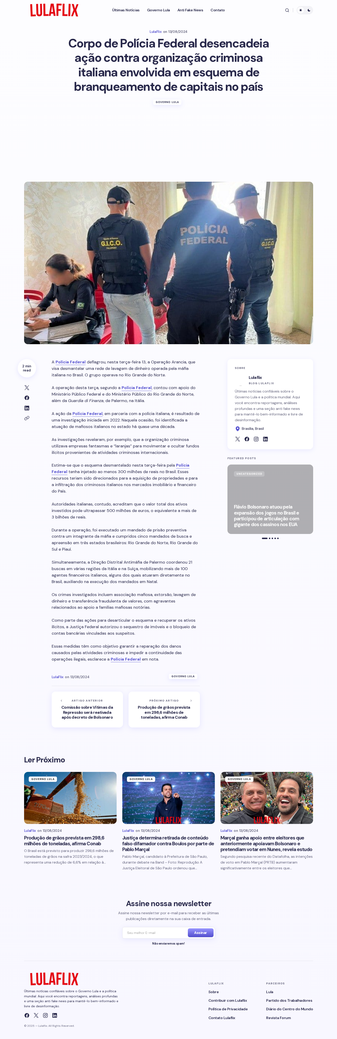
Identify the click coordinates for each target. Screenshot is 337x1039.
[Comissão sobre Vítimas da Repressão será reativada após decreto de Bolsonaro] (87, 709)
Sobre (213, 991)
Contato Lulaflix (221, 1017)
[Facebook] (26, 1015)
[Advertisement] (169, 147)
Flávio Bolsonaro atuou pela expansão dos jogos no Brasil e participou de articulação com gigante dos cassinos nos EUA (266, 515)
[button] (287, 10)
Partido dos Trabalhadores (289, 1000)
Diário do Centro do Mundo (289, 1009)
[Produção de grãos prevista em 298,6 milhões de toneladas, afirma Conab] (164, 709)
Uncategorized (249, 473)
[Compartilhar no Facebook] (27, 398)
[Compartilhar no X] (27, 388)
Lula (269, 991)
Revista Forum (278, 1017)
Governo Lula (167, 102)
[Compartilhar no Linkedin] (27, 408)
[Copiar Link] (27, 418)
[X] (36, 1015)
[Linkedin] (54, 1015)
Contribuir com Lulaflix (227, 1000)
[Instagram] (45, 1015)
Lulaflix (255, 377)
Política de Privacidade (228, 1009)
